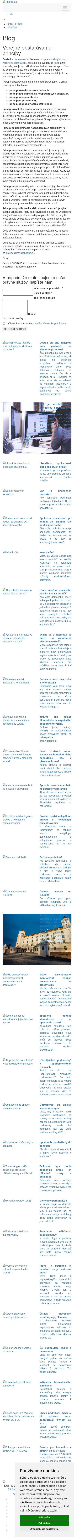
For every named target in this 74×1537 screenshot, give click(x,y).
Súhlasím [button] (44, 1517)
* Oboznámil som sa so (36, 323)
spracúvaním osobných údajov (49, 323)
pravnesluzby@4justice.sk (20, 252)
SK (11, 13)
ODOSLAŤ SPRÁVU (15, 329)
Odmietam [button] (44, 1523)
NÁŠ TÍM (12, 27)
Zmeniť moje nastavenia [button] (44, 1528)
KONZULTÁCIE (15, 24)
